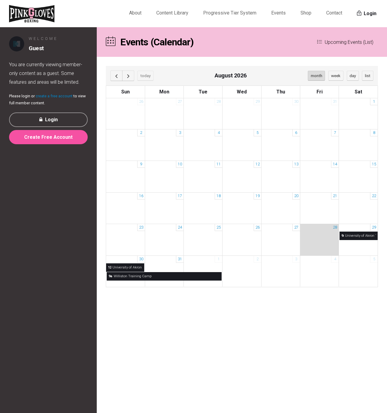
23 (141, 227)
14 (335, 164)
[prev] (116, 75)
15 (374, 164)
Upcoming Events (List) (348, 42)
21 (335, 195)
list (367, 75)
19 (257, 195)
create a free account (54, 96)
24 (180, 227)
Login (369, 13)
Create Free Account (48, 137)
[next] (128, 75)
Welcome (43, 38)
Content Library (172, 13)
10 (180, 164)
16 (141, 195)
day (353, 75)
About (135, 13)
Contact (334, 13)
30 (296, 101)
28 (218, 101)
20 (296, 195)
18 (218, 195)
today (145, 75)
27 (180, 101)
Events (278, 13)
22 (374, 195)
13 (296, 164)
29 (257, 101)
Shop (306, 13)
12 (257, 164)
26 (141, 101)
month (316, 75)
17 (180, 195)
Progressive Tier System (229, 13)
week (335, 75)
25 (218, 227)
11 (218, 164)
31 (335, 101)
